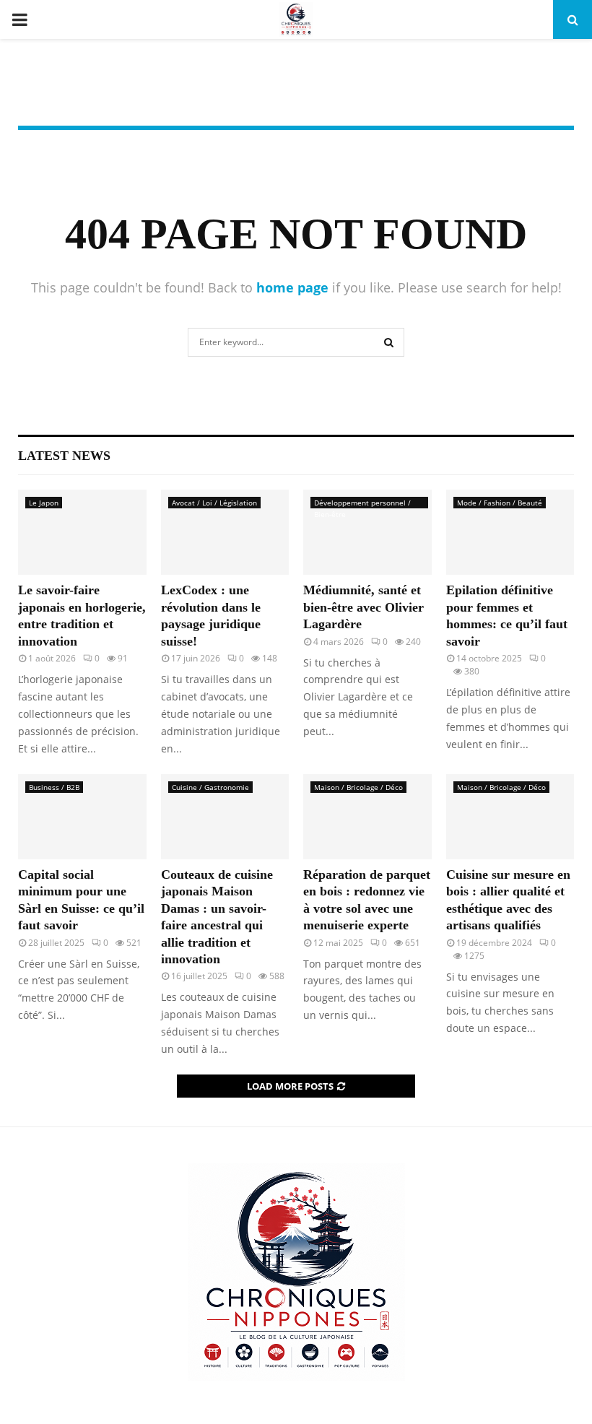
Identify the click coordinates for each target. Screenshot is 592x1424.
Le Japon (43, 503)
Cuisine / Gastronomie (210, 787)
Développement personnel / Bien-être (362, 503)
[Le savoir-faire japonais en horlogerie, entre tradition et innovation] (82, 532)
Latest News (64, 455)
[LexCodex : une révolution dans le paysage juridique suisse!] (225, 532)
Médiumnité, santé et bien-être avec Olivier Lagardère (363, 607)
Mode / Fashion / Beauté (499, 503)
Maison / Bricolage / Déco (358, 787)
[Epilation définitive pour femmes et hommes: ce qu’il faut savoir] (510, 532)
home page (292, 287)
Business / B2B (54, 787)
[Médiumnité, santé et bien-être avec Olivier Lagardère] (367, 532)
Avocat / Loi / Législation (214, 503)
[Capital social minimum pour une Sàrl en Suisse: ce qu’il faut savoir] (82, 816)
